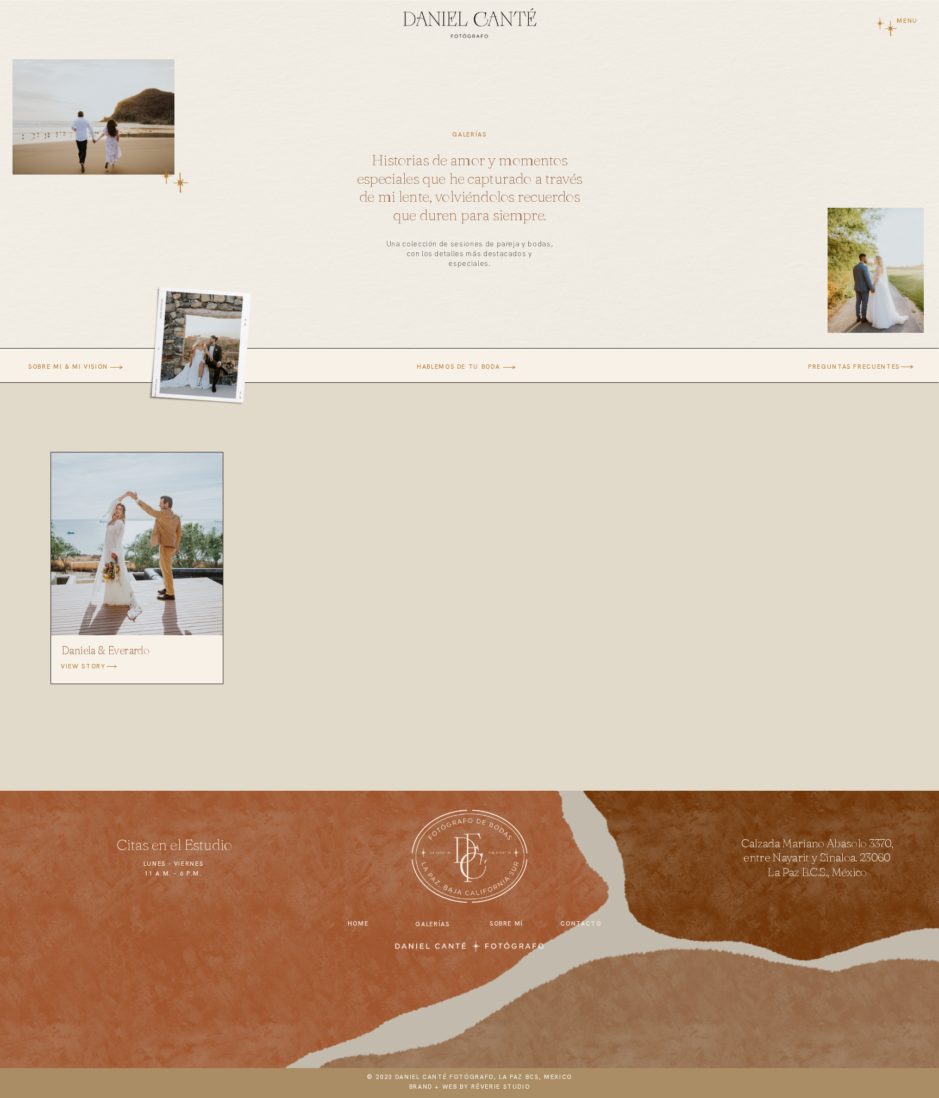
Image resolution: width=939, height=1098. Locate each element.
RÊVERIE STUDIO (500, 1086)
